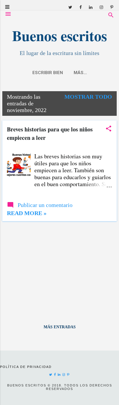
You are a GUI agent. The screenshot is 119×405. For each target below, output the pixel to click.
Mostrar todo (88, 97)
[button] (108, 129)
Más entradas (60, 327)
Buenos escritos (59, 35)
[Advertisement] (59, 266)
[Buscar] (110, 16)
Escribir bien (47, 72)
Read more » (27, 213)
